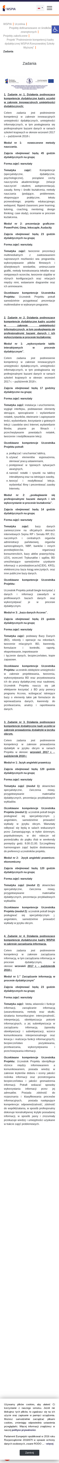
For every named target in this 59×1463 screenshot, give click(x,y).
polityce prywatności (24, 1430)
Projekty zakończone (15, 35)
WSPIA (7, 24)
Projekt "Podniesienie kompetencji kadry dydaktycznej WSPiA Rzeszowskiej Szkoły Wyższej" (29, 43)
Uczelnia (20, 24)
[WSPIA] (9, 7)
